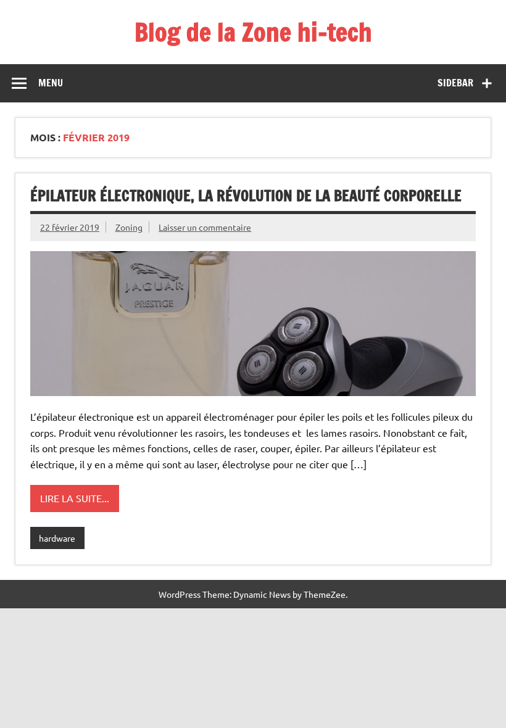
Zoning (129, 227)
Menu (50, 82)
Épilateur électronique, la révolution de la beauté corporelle (246, 195)
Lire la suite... (74, 498)
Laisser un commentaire (205, 227)
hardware (57, 538)
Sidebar (455, 82)
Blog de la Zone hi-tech (253, 31)
